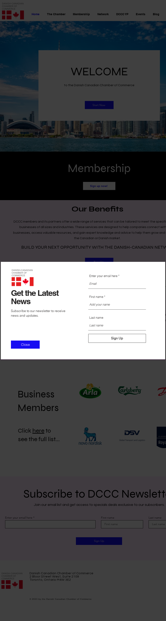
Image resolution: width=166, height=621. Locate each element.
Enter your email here (103, 275)
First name (96, 296)
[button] (25, 345)
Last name (96, 317)
